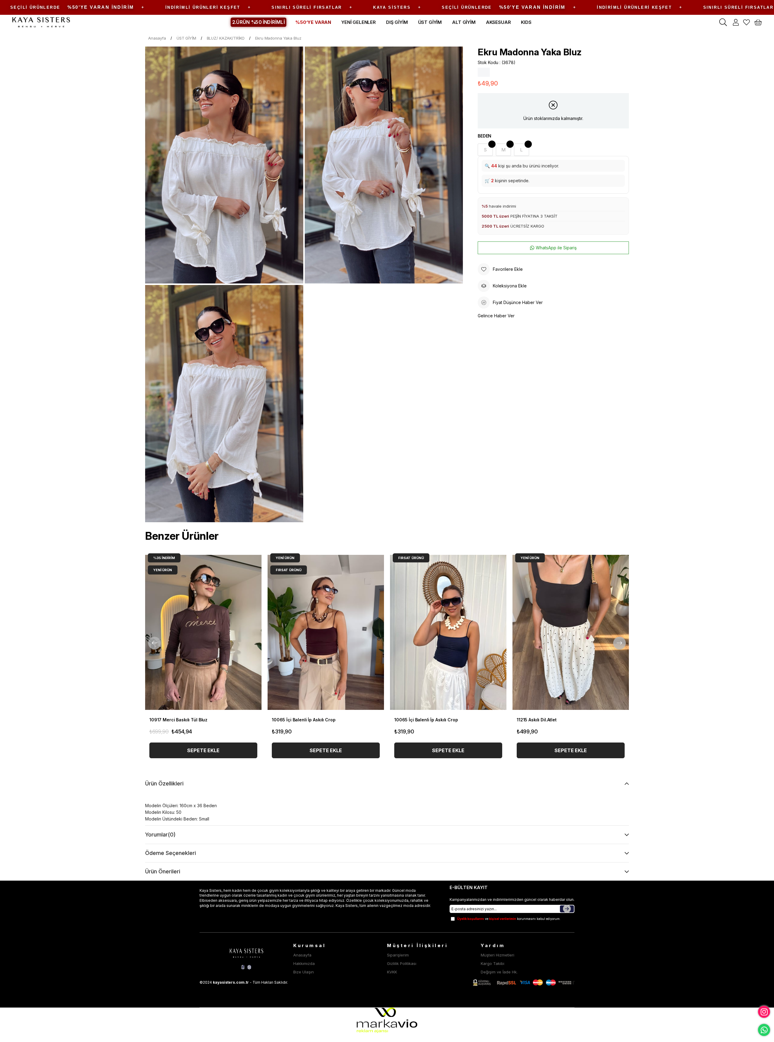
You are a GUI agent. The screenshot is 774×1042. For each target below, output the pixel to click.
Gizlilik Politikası (401, 963)
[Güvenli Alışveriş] (523, 982)
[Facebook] (243, 967)
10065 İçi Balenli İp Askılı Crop (304, 719)
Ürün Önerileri (162, 871)
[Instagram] (249, 967)
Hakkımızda (304, 963)
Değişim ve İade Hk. (499, 971)
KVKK (392, 971)
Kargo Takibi (492, 963)
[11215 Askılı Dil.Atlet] (570, 632)
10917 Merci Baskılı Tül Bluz (178, 719)
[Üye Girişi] (736, 22)
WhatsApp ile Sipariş (556, 247)
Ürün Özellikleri (164, 783)
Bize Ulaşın (303, 971)
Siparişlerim (398, 955)
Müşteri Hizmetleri (497, 955)
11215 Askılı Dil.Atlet (537, 719)
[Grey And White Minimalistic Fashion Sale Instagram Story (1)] (246, 952)
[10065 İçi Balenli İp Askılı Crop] (326, 632)
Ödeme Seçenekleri (170, 853)
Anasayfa (302, 955)
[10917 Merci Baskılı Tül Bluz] (203, 632)
